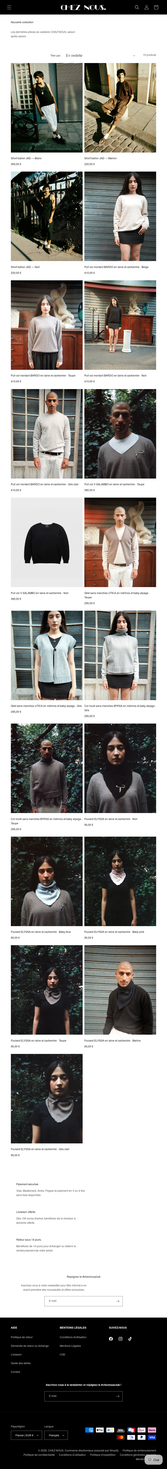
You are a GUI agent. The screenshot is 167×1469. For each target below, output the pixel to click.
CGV (62, 1354)
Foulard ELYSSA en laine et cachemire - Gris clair (40, 1149)
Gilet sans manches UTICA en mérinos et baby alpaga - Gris (46, 706)
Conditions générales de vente (138, 1454)
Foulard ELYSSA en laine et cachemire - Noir (110, 819)
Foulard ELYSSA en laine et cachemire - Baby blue (41, 931)
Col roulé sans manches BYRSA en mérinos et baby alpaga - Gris (120, 708)
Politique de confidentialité (39, 1454)
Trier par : (56, 55)
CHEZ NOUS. (56, 1450)
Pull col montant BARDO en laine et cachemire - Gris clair (44, 484)
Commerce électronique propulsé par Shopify (92, 1450)
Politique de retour (22, 1337)
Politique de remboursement (139, 1450)
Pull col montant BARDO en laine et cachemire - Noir (115, 375)
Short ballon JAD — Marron (100, 158)
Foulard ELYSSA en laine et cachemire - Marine (112, 1040)
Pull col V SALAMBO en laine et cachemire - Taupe (114, 484)
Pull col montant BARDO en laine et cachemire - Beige (116, 267)
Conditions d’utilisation (72, 1454)
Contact (15, 1371)
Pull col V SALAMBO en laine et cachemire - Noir (39, 593)
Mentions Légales (70, 1345)
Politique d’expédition (103, 1454)
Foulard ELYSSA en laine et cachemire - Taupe (38, 1040)
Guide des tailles (21, 1363)
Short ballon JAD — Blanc (26, 158)
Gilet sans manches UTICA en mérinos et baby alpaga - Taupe (117, 595)
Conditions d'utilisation (73, 1337)
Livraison (16, 1354)
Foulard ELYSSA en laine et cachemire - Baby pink (114, 931)
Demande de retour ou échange (30, 1345)
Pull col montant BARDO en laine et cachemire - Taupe (43, 375)
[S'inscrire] (117, 1301)
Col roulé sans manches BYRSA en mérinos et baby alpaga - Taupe (47, 821)
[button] (9, 7)
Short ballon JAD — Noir (25, 267)
